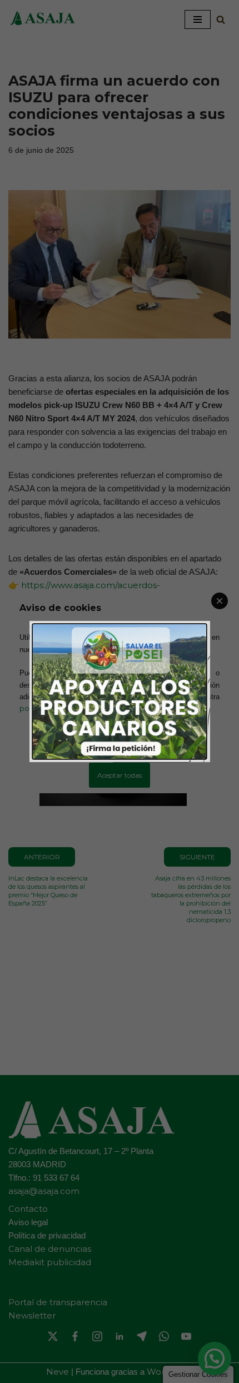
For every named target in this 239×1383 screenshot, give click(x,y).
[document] (119, 691)
